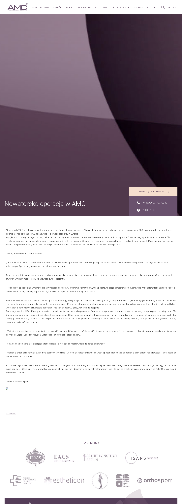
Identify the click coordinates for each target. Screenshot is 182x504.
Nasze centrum (39, 7)
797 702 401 (162, 203)
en (174, 8)
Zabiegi (70, 7)
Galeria (138, 7)
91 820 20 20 (149, 203)
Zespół (57, 7)
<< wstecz (11, 413)
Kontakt (152, 7)
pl (169, 8)
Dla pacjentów (87, 7)
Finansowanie (121, 7)
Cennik (105, 7)
